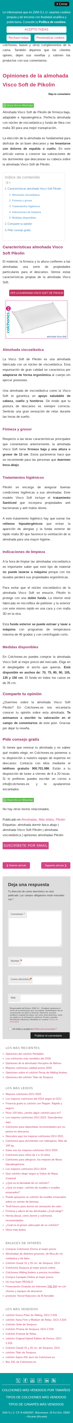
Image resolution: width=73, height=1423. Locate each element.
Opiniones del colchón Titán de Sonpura (29, 1077)
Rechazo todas (19, 37)
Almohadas (29, 819)
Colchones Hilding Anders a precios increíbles (33, 1272)
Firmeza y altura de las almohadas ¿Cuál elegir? (34, 1210)
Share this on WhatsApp (20, 105)
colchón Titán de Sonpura (21, 1352)
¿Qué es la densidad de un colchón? (27, 1182)
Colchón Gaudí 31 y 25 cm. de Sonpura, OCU (33, 1262)
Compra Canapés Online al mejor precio (29, 1277)
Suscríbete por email (26, 845)
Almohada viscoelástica (26, 194)
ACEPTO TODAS (36, 29)
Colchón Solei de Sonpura (21, 1324)
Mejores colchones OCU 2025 (23, 1094)
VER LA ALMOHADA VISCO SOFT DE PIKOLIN (36, 293)
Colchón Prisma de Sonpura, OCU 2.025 (30, 1329)
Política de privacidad (44, 1029)
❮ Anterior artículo (16, 865)
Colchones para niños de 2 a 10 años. (28, 1154)
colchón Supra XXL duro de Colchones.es (30, 1357)
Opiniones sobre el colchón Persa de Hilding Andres (36, 1072)
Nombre (16, 961)
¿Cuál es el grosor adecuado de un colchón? (32, 1225)
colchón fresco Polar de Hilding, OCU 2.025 (31, 1315)
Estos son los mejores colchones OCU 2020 (32, 1150)
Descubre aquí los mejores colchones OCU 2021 (34, 1136)
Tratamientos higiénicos (26, 206)
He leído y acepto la (35, 1029)
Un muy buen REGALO (19, 1281)
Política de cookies (52, 22)
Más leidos (46, 819)
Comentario (18, 914)
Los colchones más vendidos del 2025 (28, 1058)
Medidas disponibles (24, 217)
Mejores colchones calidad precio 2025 (29, 1067)
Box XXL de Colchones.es (21, 1361)
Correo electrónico (21, 979)
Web (13, 997)
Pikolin (60, 819)
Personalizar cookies (50, 37)
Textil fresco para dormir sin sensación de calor (33, 1206)
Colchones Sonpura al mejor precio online (30, 1267)
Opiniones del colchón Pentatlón (25, 1053)
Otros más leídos (16, 1229)
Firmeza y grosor (22, 200)
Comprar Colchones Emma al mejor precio (31, 1248)
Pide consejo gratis (19, 230)
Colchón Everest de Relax (21, 1333)
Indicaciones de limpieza (26, 212)
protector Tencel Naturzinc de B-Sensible (30, 1295)
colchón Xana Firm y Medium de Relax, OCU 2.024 (36, 1319)
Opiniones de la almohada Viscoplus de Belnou (33, 1063)
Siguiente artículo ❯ (56, 865)
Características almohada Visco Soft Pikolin (34, 188)
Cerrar (61, 4)
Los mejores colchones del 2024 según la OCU (33, 1098)
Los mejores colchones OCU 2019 (26, 1168)
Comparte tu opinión (19, 223)
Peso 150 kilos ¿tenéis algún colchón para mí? (33, 1112)
